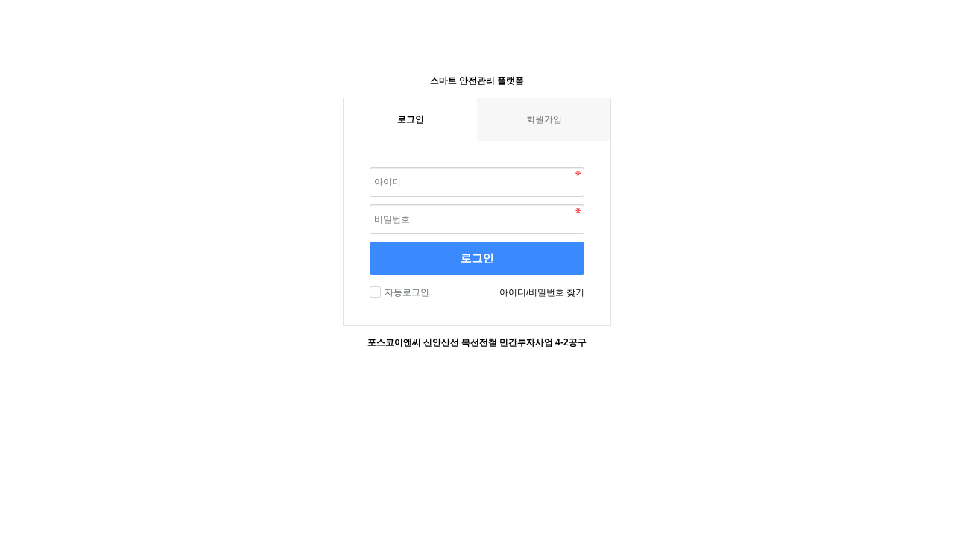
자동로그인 (407, 292)
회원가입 (544, 119)
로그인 (477, 257)
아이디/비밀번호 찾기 (541, 292)
